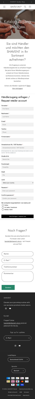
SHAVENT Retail (12, 389)
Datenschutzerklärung (26, 389)
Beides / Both (8, 209)
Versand (26, 392)
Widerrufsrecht (12, 392)
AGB (21, 392)
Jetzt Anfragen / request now (17, 216)
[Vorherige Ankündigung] (4, 2)
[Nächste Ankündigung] (31, 2)
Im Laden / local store (10, 207)
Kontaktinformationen (14, 395)
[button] (4, 6)
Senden (8, 287)
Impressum (26, 395)
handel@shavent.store (13, 241)
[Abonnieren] (28, 338)
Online (6, 205)
